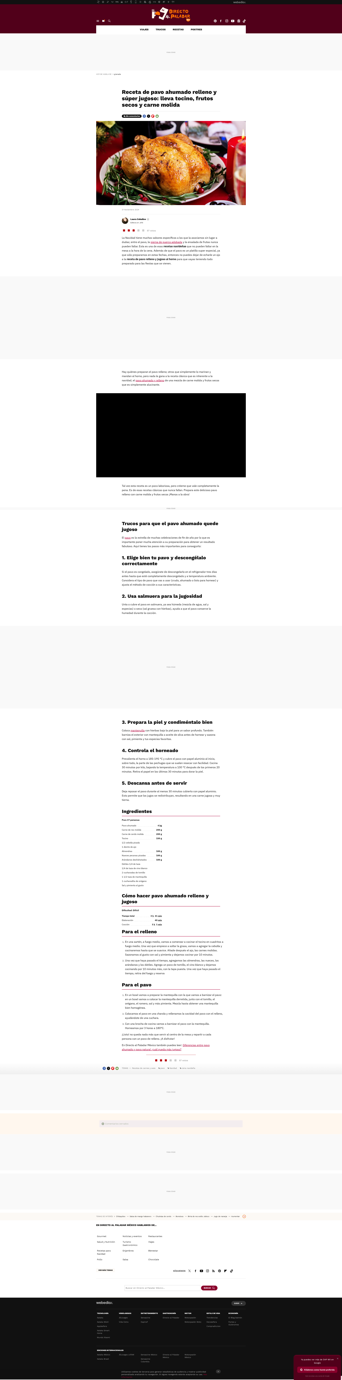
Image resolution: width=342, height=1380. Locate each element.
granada (117, 74)
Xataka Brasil (103, 1359)
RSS (213, 1270)
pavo (128, 537)
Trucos (161, 29)
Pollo (99, 1259)
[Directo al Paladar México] (171, 14)
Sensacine (145, 1318)
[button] (139, 219)
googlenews (239, 21)
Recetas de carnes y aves (143, 1068)
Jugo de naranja (221, 1216)
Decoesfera (212, 1322)
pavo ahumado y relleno (150, 380)
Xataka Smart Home (103, 1331)
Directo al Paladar (171, 1318)
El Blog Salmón (235, 1318)
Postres (196, 29)
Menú (97, 21)
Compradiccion (213, 1326)
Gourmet (101, 1236)
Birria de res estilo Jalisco (199, 1216)
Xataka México (103, 1355)
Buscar (109, 21)
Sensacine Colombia (145, 1360)
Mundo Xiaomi (103, 1337)
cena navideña (188, 1068)
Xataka (100, 1318)
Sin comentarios (133, 116)
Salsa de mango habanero (141, 1216)
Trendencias (212, 1318)
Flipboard (152, 116)
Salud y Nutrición (106, 1242)
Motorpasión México (190, 1356)
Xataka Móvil (102, 1322)
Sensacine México (149, 1355)
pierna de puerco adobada (166, 242)
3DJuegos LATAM (126, 1355)
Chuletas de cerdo (164, 1216)
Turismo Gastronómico (130, 1243)
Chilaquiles (121, 1216)
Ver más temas (105, 1270)
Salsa (125, 1259)
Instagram (227, 21)
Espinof (144, 1322)
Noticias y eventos (132, 1236)
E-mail (157, 116)
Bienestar (153, 1250)
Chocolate (153, 1259)
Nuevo (103, 21)
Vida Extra (123, 1322)
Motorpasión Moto (193, 1322)
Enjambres (128, 1250)
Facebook (221, 21)
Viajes (144, 29)
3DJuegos (123, 1318)
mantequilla (138, 730)
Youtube (233, 21)
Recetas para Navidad (104, 1252)
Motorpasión (190, 1318)
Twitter (148, 116)
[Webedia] (104, 1302)
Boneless (180, 1216)
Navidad (173, 1068)
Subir (236, 1303)
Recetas (178, 29)
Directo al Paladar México (171, 1356)
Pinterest (215, 21)
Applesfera (102, 1326)
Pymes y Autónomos (233, 1323)
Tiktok (244, 21)
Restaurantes (155, 1236)
